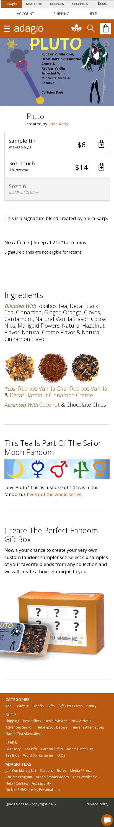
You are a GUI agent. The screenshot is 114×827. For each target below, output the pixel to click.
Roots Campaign (80, 749)
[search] (90, 28)
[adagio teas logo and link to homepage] (29, 28)
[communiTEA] (77, 28)
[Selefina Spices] (79, 4)
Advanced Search (19, 727)
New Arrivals (81, 721)
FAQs (61, 755)
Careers (46, 771)
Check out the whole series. (53, 494)
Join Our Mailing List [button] (21, 771)
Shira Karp (58, 124)
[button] (57, 143)
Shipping (12, 721)
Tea (8, 706)
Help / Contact (17, 783)
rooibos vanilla (88, 388)
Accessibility (41, 783)
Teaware (22, 706)
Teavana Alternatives (87, 727)
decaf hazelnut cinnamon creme (51, 395)
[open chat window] (107, 820)
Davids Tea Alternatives (24, 734)
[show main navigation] (7, 28)
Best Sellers (32, 721)
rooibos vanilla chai (43, 388)
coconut (49, 404)
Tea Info (30, 749)
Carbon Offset (52, 749)
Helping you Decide (52, 727)
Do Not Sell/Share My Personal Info (33, 790)
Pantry (91, 706)
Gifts (51, 706)
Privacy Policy (97, 803)
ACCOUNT (25, 13)
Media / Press (80, 771)
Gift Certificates (70, 706)
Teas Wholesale (84, 777)
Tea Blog (12, 755)
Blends (38, 706)
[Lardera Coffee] (57, 4)
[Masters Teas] (34, 4)
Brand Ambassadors (52, 777)
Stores (61, 771)
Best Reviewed (56, 721)
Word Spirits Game (38, 755)
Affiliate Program (19, 777)
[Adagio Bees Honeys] (102, 4)
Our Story (13, 749)
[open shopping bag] (105, 28)
